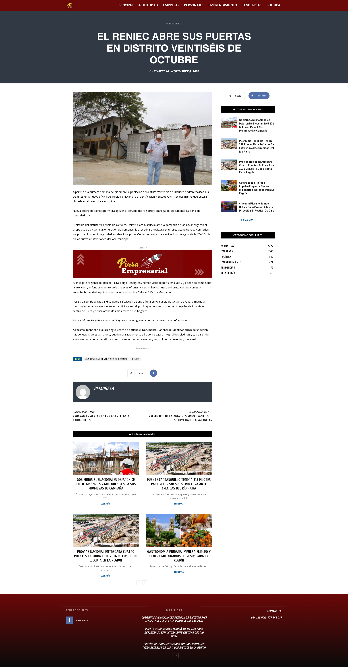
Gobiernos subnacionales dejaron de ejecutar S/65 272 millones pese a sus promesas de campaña (106, 484)
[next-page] (144, 583)
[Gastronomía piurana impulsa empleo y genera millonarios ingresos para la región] (179, 530)
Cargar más (246, 220)
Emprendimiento (222, 5)
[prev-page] (138, 583)
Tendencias (251, 5)
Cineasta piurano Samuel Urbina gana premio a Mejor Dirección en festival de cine (256, 207)
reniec (135, 359)
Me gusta (126, 620)
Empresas (171, 5)
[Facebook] (153, 373)
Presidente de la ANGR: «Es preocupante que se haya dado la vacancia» (180, 418)
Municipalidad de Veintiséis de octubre (106, 359)
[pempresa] (83, 392)
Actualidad (148, 5)
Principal (125, 5)
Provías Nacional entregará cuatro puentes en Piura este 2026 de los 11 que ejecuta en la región (105, 556)
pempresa (161, 71)
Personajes (193, 5)
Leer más (106, 504)
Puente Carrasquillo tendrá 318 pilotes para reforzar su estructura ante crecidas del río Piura (179, 484)
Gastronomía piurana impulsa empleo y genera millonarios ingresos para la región (179, 556)
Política (273, 5)
